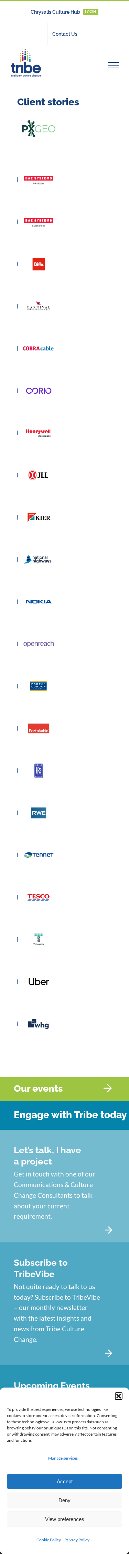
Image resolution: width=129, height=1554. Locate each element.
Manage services (63, 1458)
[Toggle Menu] (114, 65)
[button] (118, 1396)
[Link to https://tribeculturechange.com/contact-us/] (108, 1230)
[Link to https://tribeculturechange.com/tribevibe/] (108, 1353)
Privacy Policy (76, 1539)
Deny (64, 1500)
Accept (65, 1481)
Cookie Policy (48, 1539)
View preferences (64, 1519)
